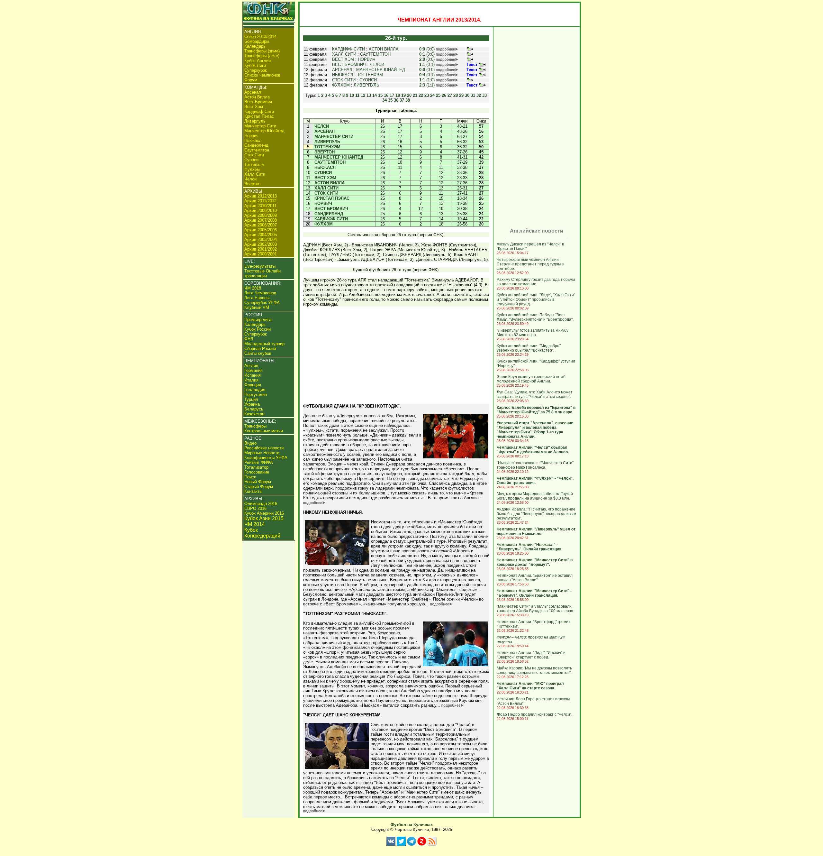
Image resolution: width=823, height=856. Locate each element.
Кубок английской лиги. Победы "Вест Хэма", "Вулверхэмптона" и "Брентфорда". (535, 317)
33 (484, 95)
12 (363, 95)
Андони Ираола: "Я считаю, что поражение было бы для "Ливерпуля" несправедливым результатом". (536, 513)
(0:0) (427, 49)
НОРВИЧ (366, 59)
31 (473, 95)
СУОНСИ (368, 80)
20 (409, 95)
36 (396, 100)
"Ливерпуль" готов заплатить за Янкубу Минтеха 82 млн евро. (532, 332)
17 (392, 95)
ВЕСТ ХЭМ (343, 59)
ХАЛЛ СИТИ (344, 54)
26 (444, 95)
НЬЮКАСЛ (342, 74)
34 (384, 100)
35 (390, 100)
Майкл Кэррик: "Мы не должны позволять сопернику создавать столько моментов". (534, 670)
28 (455, 95)
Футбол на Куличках (412, 824)
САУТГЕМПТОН (375, 54)
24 (432, 95)
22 (421, 95)
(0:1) (427, 64)
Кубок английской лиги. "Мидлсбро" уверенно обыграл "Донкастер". (529, 348)
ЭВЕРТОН (324, 152)
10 (351, 95)
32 (478, 95)
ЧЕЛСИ (377, 64)
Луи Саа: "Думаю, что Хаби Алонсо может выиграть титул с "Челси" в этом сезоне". (535, 394)
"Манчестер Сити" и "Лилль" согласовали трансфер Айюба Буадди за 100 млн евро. (535, 608)
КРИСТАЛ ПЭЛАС (331, 198)
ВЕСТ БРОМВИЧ (349, 64)
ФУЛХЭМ (341, 85)
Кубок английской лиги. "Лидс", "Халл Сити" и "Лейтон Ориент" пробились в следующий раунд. (536, 299)
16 (386, 95)
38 (407, 100)
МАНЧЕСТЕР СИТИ (333, 136)
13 (368, 95)
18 (397, 95)
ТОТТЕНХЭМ (370, 74)
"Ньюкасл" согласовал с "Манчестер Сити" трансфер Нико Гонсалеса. (535, 465)
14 (374, 95)
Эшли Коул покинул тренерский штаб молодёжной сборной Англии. (531, 378)
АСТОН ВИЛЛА (384, 49)
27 (450, 95)
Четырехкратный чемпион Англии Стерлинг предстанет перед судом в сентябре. (530, 264)
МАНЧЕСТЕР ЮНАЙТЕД (380, 69)
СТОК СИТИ (344, 80)
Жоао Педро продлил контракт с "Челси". (534, 714)
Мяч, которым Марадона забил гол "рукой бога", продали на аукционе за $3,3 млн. (535, 496)
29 (461, 95)
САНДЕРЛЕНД (328, 213)
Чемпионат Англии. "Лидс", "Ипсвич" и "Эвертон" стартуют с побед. (531, 654)
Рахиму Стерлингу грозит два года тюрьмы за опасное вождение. (536, 281)
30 (467, 95)
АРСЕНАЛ (342, 69)
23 (426, 95)
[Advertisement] (396, 358)
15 (380, 95)
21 (415, 95)
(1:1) (427, 85)
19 (403, 95)
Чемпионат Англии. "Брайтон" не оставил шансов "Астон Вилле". (535, 577)
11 (357, 95)
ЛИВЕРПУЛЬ (366, 85)
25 (438, 95)
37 (402, 100)
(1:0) (427, 80)
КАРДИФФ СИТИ (348, 49)
